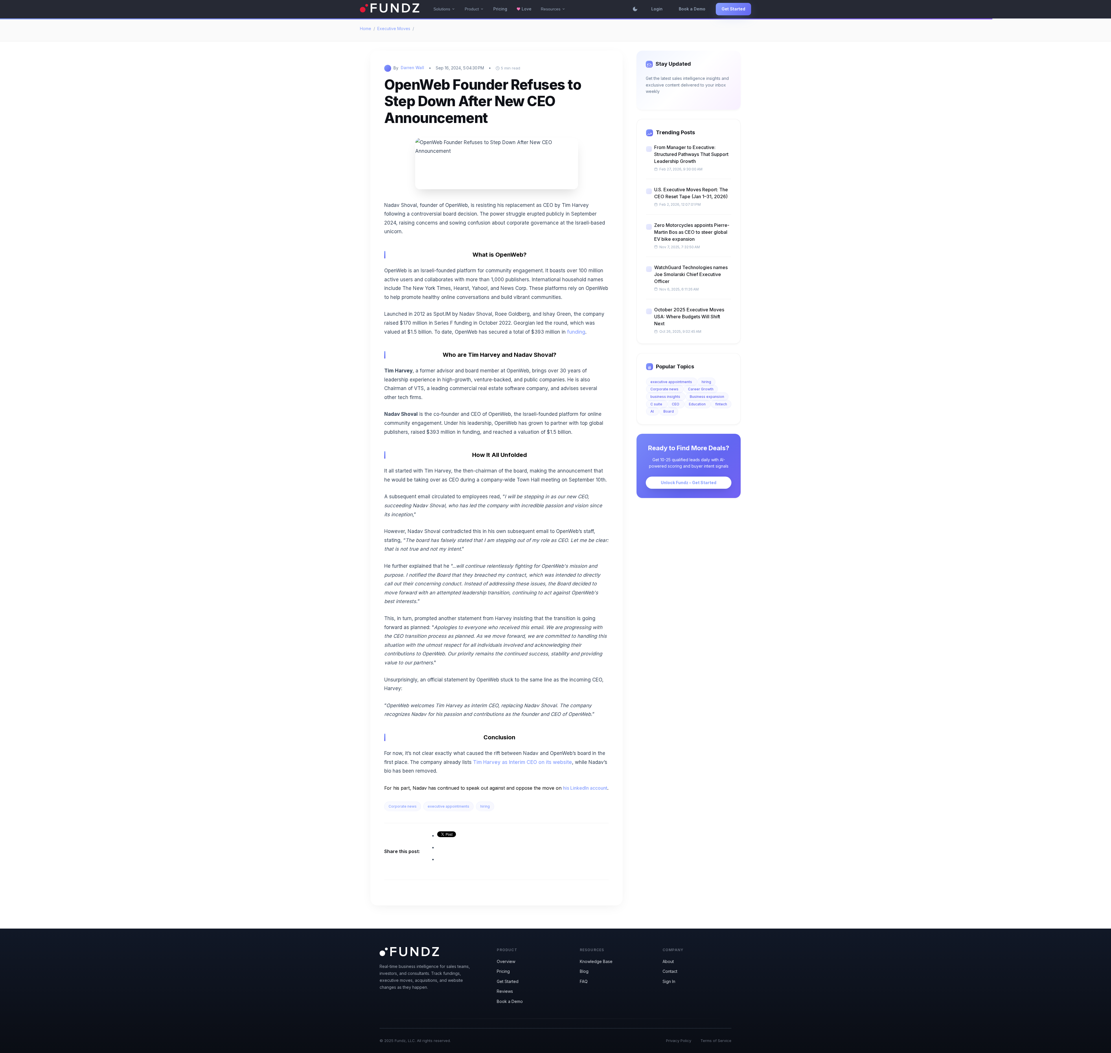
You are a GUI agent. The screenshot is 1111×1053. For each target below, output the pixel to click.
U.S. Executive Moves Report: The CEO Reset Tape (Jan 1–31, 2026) (691, 193)
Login (657, 8)
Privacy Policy (678, 1040)
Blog (584, 971)
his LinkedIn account (585, 788)
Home (365, 28)
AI (652, 411)
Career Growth (700, 389)
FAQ (584, 981)
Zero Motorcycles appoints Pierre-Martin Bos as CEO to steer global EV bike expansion (691, 232)
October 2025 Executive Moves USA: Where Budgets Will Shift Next (689, 316)
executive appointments (448, 806)
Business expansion (707, 396)
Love (523, 8)
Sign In (669, 981)
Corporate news (403, 806)
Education (698, 404)
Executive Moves (393, 28)
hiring (485, 806)
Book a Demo (692, 8)
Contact (670, 971)
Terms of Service (715, 1040)
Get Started (733, 8)
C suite (656, 404)
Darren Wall (412, 67)
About (668, 961)
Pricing (500, 8)
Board (668, 411)
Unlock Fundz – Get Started (688, 482)
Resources (553, 9)
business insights (665, 396)
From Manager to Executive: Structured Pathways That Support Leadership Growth (691, 154)
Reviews (505, 991)
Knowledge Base (596, 961)
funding (576, 332)
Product (474, 9)
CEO (676, 404)
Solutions (444, 9)
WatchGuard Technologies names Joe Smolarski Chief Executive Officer (691, 274)
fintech (721, 404)
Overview (506, 961)
